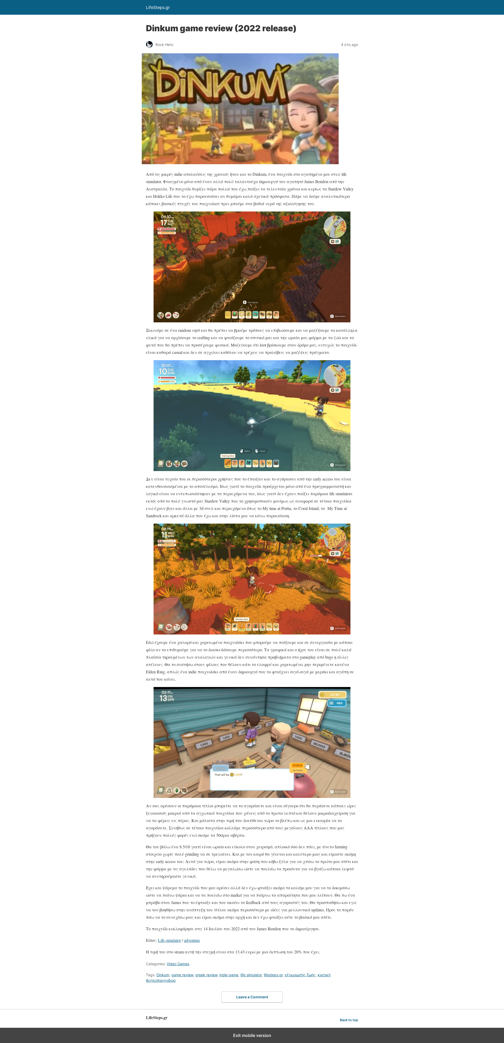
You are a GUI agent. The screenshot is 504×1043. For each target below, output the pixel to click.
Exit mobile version (252, 1035)
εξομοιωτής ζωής (300, 975)
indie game (228, 975)
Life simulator (169, 940)
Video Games (178, 964)
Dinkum (162, 975)
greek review (206, 975)
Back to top (349, 1020)
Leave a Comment (252, 997)
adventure (192, 940)
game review (182, 975)
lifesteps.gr (273, 975)
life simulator (251, 975)
